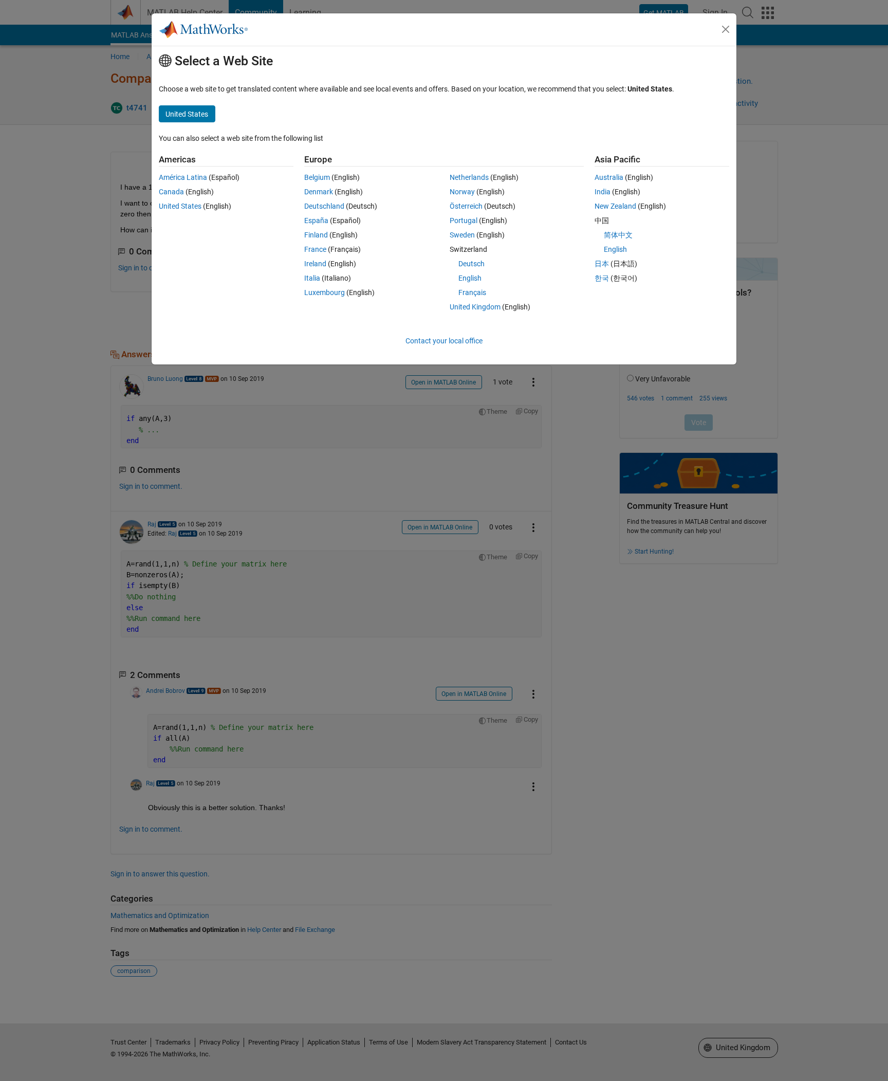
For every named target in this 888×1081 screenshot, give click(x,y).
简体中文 (618, 235)
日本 (602, 264)
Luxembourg (324, 292)
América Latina (183, 177)
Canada (171, 192)
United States (180, 206)
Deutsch (471, 264)
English (470, 278)
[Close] (725, 29)
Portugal (463, 220)
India (602, 192)
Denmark (318, 192)
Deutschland (324, 206)
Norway (462, 192)
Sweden (462, 235)
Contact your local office (444, 341)
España (316, 220)
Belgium (317, 177)
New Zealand (615, 206)
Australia (609, 177)
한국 (602, 278)
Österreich (466, 206)
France (315, 249)
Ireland (315, 264)
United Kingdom (475, 307)
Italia (312, 278)
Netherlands (469, 177)
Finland (316, 235)
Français (472, 292)
